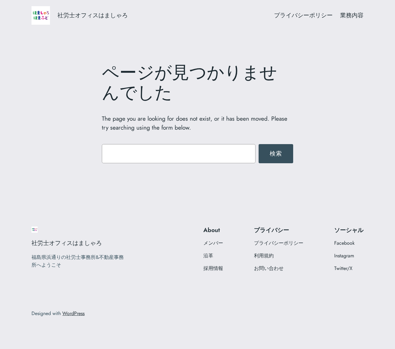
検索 (276, 153)
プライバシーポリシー (303, 15)
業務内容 (352, 15)
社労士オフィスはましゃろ (92, 15)
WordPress (73, 313)
